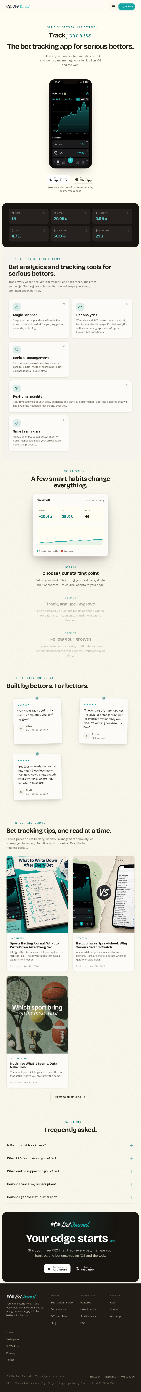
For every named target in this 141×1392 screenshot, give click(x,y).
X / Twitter (12, 1346)
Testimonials (88, 1316)
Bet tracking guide (62, 1302)
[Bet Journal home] (57, 6)
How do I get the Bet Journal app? (32, 1197)
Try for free (126, 6)
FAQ (82, 1323)
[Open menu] (113, 6)
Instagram (12, 1339)
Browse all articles (68, 1097)
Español (110, 1376)
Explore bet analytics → (90, 332)
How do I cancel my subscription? (31, 1184)
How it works (88, 1309)
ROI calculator (59, 1316)
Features (85, 1302)
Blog (53, 1323)
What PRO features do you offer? (31, 1158)
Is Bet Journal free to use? (26, 1145)
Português (128, 1376)
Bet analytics (58, 1309)
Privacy (10, 1353)
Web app (115, 1316)
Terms (10, 1359)
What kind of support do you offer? (33, 1171)
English (95, 1376)
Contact (115, 1309)
